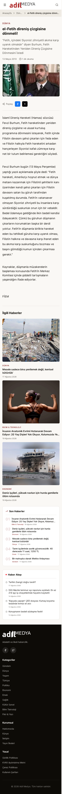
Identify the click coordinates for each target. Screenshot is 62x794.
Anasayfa (7, 13)
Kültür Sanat (8, 704)
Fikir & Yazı (7, 714)
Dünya (19, 13)
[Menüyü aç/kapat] (4, 4)
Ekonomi (6, 690)
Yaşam (5, 675)
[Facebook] (5, 650)
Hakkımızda (8, 728)
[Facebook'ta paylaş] (17, 104)
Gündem (6, 666)
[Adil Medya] (22, 5)
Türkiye (6, 680)
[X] (13, 650)
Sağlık (5, 699)
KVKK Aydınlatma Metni (13, 762)
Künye (5, 733)
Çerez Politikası (9, 767)
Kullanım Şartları (10, 772)
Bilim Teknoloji (9, 709)
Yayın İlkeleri (8, 743)
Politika (5, 685)
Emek (5, 695)
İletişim (5, 738)
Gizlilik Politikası (10, 757)
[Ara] (57, 5)
